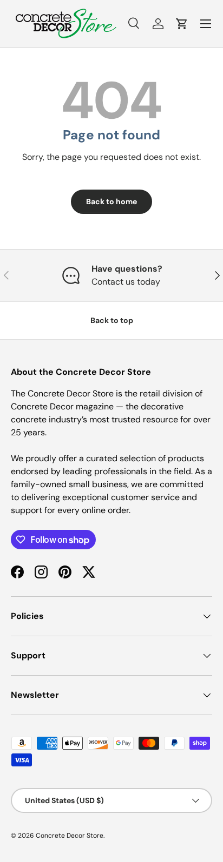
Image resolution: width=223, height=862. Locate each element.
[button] (182, 24)
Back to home (111, 201)
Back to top (111, 320)
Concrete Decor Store (69, 835)
